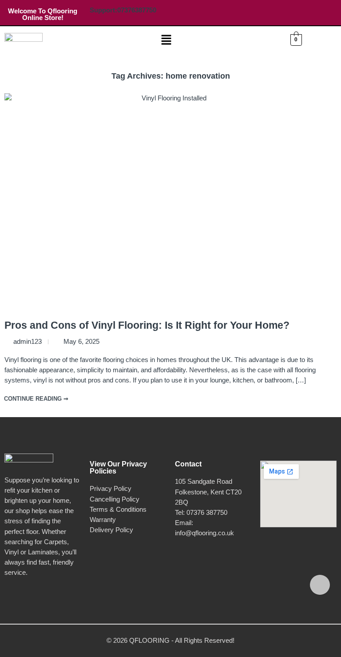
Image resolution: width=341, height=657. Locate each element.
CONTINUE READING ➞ (36, 398)
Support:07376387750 (123, 10)
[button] (166, 40)
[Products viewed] (320, 585)
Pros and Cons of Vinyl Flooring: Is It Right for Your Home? (146, 325)
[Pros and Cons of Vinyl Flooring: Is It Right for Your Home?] (170, 204)
